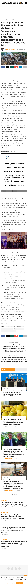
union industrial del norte (8, 331)
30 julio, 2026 (17, 490)
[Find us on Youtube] (16, 568)
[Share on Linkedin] (20, 67)
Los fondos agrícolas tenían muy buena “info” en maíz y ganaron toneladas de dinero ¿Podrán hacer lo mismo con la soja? (14, 504)
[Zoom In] (16, 191)
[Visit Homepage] (12, 3)
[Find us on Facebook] (8, 568)
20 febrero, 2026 (21, 49)
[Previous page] (3, 191)
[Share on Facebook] (3, 67)
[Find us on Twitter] (12, 568)
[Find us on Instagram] (19, 568)
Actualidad (11, 19)
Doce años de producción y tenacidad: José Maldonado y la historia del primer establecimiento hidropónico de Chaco (14, 516)
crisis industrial (11, 326)
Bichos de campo (10, 49)
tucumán (16, 328)
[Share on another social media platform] (25, 67)
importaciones (20, 326)
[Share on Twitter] (7, 67)
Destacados (4, 512)
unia (22, 328)
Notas (6, 19)
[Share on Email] (16, 67)
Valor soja (4, 500)
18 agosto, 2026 (17, 428)
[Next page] (5, 191)
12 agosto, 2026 (17, 458)
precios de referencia (7, 328)
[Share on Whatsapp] (12, 67)
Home (2, 19)
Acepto (20, 583)
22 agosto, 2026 (5, 508)
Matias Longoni (8, 458)
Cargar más (14, 494)
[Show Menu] (26, 3)
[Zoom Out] (13, 191)
